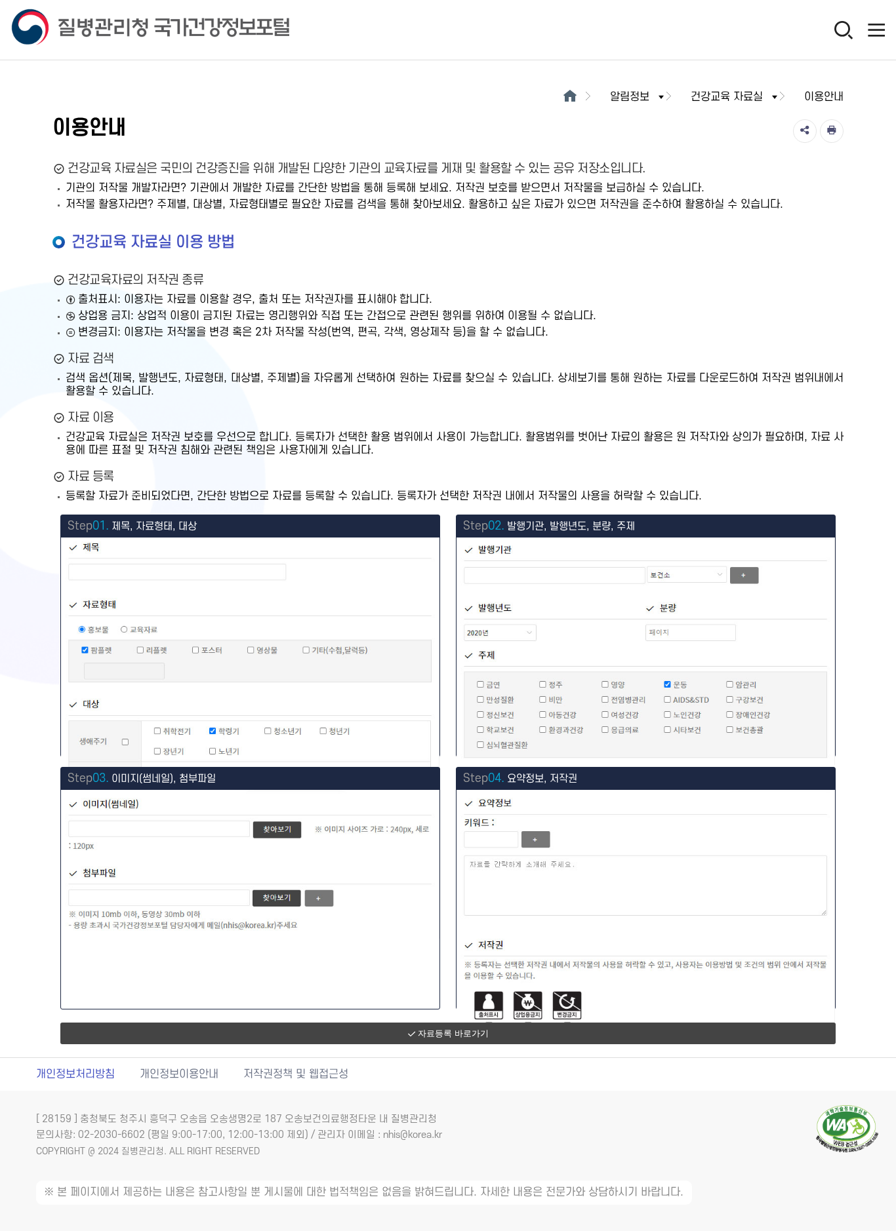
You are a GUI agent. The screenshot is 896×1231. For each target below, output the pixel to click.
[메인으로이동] (570, 97)
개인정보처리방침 (75, 1074)
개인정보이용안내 (179, 1074)
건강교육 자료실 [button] (727, 97)
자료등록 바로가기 (453, 1033)
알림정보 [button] (629, 97)
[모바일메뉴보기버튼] (876, 29)
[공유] (805, 131)
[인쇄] (832, 131)
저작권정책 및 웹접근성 (295, 1074)
